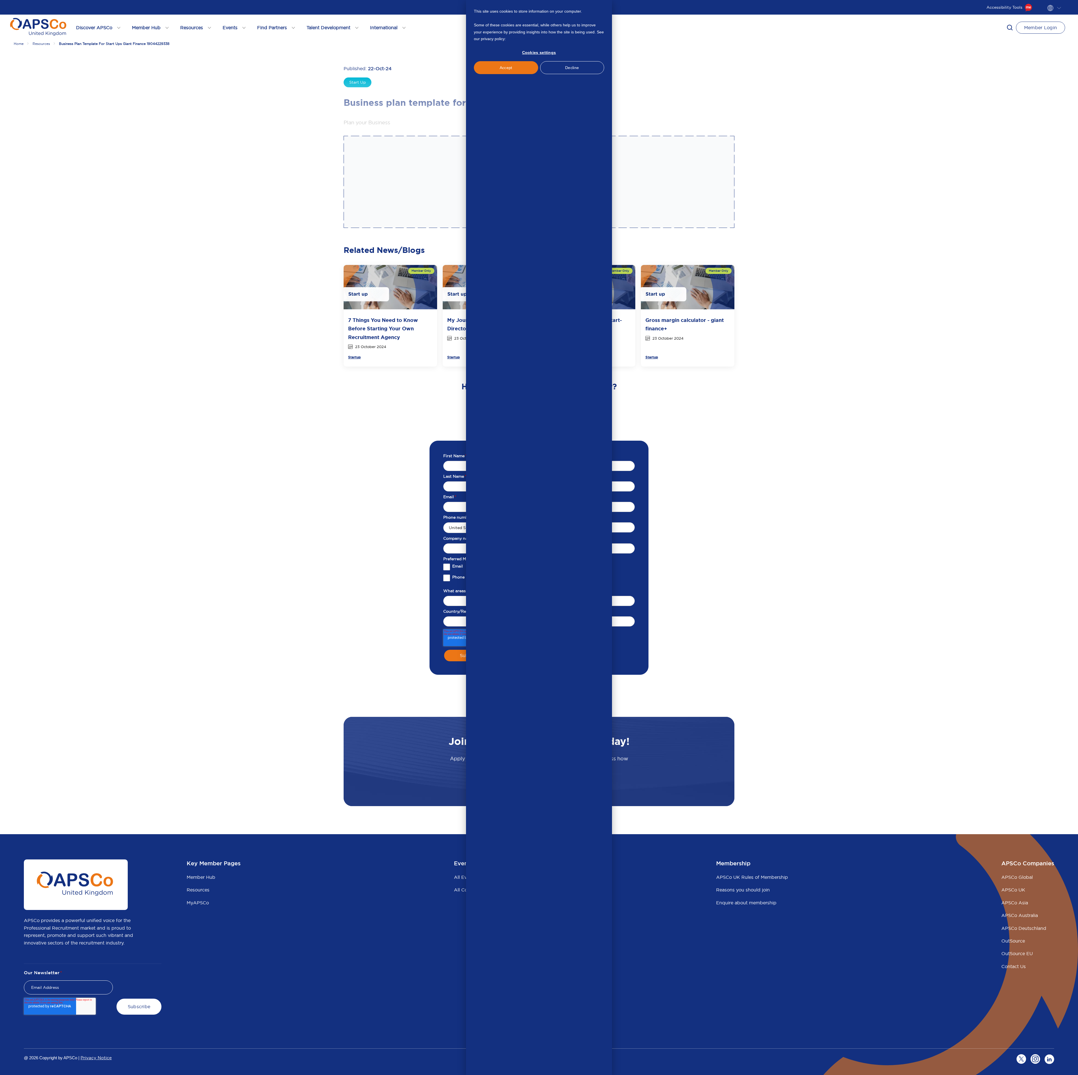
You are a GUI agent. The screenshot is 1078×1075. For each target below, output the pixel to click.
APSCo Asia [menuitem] (1014, 902)
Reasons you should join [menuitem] (743, 890)
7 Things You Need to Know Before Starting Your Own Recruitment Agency (383, 328)
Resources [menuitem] (198, 890)
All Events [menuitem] (465, 877)
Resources (41, 44)
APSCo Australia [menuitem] (1019, 915)
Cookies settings (539, 52)
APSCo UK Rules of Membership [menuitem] (752, 877)
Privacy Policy (519, 38)
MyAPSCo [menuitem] (198, 902)
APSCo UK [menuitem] (1013, 890)
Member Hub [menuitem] (201, 877)
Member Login (1040, 27)
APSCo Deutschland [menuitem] (1023, 928)
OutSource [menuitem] (1013, 941)
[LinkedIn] (1049, 1059)
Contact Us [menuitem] (1013, 966)
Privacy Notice (96, 1057)
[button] (1010, 27)
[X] (1021, 1059)
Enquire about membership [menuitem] (746, 902)
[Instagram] (1035, 1059)
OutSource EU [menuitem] (1017, 953)
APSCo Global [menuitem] (1017, 877)
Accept (506, 67)
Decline (572, 67)
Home (19, 44)
